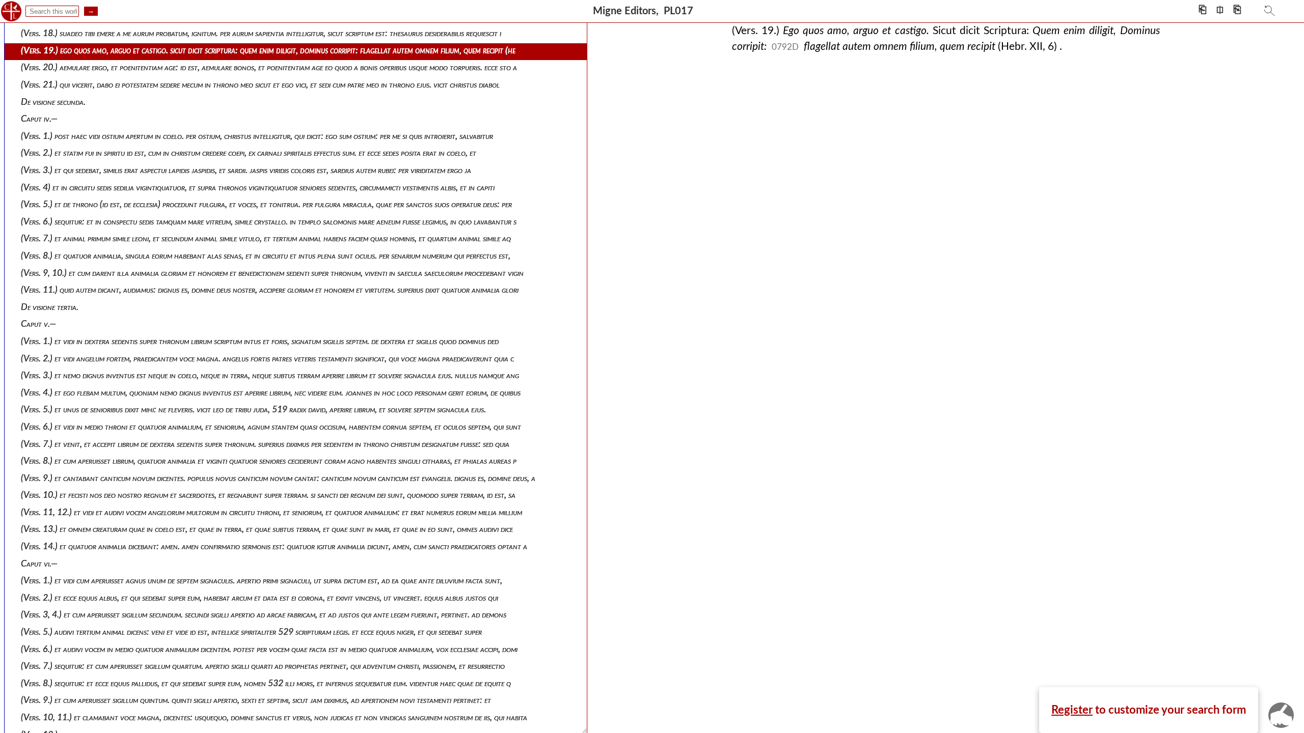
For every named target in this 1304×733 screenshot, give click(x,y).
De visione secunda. (53, 102)
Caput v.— (38, 324)
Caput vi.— (39, 563)
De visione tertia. (49, 307)
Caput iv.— (39, 119)
